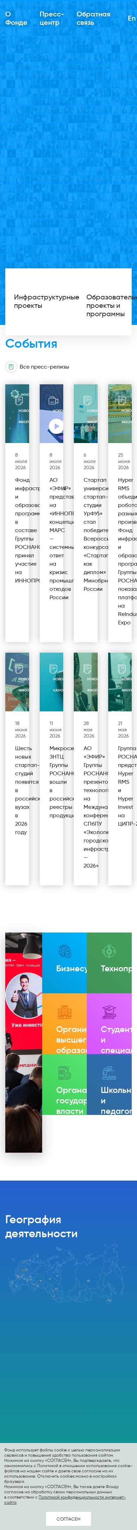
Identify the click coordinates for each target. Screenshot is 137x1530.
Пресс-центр (52, 18)
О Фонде (16, 18)
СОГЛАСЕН (68, 1519)
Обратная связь (93, 18)
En (132, 18)
